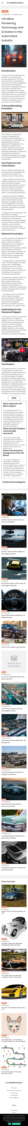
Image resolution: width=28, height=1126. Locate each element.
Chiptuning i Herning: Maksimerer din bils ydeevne (13, 741)
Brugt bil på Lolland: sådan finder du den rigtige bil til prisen (13, 584)
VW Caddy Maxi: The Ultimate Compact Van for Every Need (11, 976)
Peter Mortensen (17, 14)
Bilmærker (5, 11)
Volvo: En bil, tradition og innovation (13, 647)
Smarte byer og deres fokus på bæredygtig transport (11, 710)
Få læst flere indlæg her (14, 482)
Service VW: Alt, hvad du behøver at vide (13, 912)
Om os (14, 1112)
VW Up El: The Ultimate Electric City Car (13, 1008)
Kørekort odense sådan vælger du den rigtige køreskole (13, 553)
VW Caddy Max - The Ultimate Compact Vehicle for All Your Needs (13, 1040)
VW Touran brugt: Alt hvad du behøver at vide (11, 1072)
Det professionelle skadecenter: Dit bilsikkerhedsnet (13, 616)
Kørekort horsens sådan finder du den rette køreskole (12, 521)
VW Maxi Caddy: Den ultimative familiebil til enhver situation (11, 944)
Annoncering (14, 1110)
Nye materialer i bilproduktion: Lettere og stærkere (11, 805)
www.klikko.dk (15, 1097)
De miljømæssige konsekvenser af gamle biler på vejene (13, 837)
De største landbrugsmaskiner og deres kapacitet (12, 678)
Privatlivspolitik (16, 1123)
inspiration (4, 515)
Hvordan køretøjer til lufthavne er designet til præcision (12, 773)
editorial (4, 672)
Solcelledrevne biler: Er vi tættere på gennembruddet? (13, 869)
